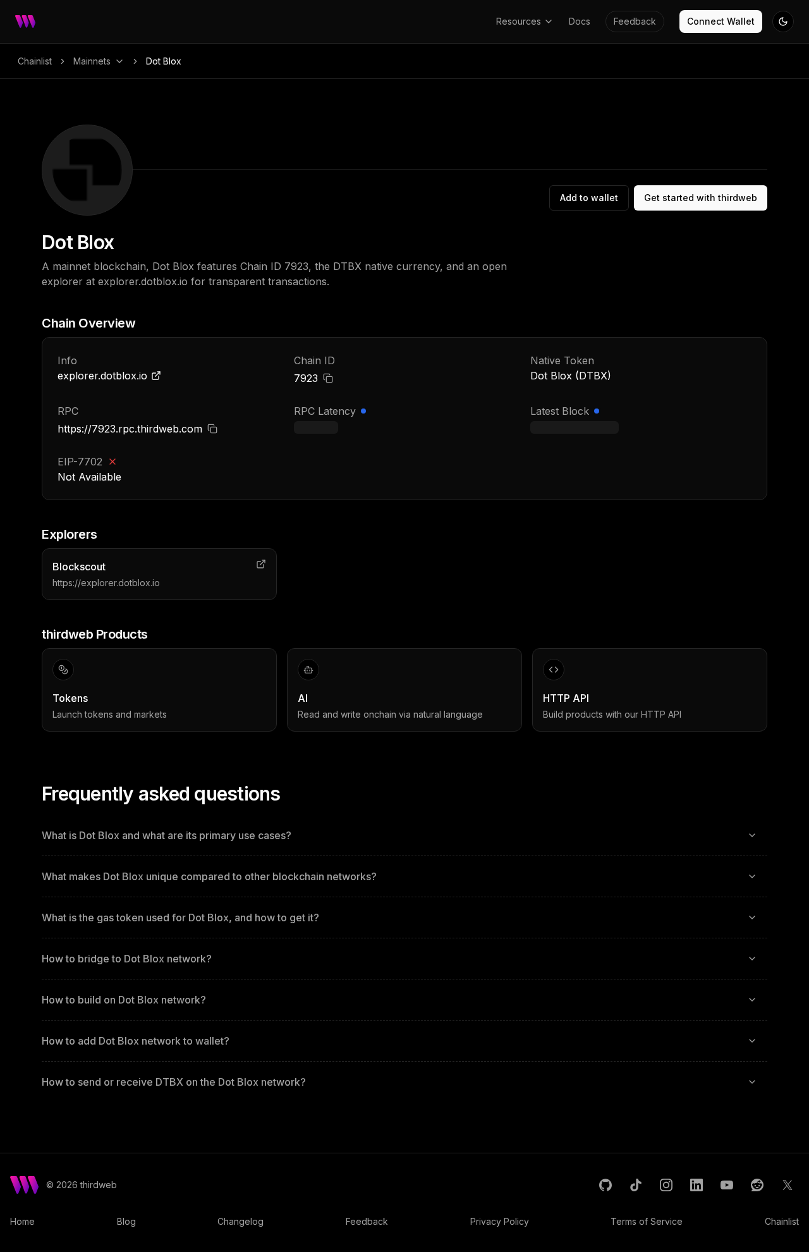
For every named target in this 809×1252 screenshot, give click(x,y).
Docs (579, 21)
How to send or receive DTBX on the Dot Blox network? (174, 1082)
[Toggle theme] (783, 21)
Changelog (240, 1221)
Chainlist (35, 61)
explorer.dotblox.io (102, 375)
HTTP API (566, 698)
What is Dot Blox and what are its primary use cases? (166, 835)
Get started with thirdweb (700, 197)
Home (22, 1221)
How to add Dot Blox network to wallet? (135, 1040)
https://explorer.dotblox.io (106, 582)
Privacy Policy (499, 1221)
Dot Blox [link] (163, 61)
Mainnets (92, 61)
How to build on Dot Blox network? (124, 999)
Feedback (635, 21)
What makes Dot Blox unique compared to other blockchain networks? (209, 876)
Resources (518, 21)
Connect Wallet (721, 21)
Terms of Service (647, 1221)
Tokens (70, 698)
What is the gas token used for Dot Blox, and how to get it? (180, 917)
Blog (126, 1221)
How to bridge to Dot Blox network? (127, 958)
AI (303, 698)
